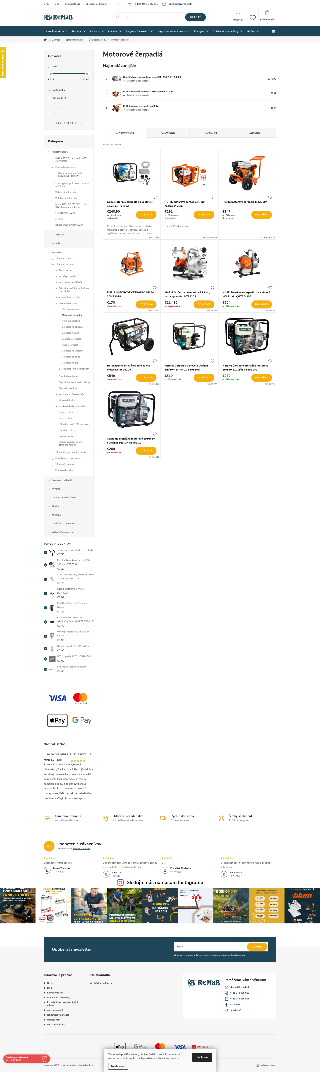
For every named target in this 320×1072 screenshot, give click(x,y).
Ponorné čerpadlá (71, 320)
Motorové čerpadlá (72, 315)
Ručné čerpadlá (70, 344)
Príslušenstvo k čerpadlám (75, 368)
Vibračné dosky (67, 400)
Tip (56, 114)
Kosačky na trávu (67, 276)
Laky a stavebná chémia (65, 497)
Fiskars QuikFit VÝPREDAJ (69, 224)
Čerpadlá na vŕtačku (72, 350)
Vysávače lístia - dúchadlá (72, 406)
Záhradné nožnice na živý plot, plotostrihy (74, 290)
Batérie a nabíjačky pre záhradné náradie (70, 443)
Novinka (58, 108)
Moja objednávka (55, 1024)
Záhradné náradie (64, 258)
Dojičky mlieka (66, 436)
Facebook (235, 1004)
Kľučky (55, 506)
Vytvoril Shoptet (268, 1065)
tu (178, 1058)
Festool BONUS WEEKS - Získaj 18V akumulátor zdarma (71, 206)
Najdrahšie (211, 133)
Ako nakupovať (55, 1010)
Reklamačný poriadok (58, 1014)
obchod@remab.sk (240, 987)
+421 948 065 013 (239, 992)
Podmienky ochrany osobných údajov (62, 1004)
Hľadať (195, 17)
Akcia (57, 103)
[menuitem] (57, 31)
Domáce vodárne (71, 309)
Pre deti (59, 218)
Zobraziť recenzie (81, 848)
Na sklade (59, 98)
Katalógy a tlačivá (103, 983)
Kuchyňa (56, 514)
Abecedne (254, 133)
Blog (57, 4)
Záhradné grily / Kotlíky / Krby (70, 452)
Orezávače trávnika (68, 376)
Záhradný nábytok (64, 464)
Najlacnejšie (168, 133)
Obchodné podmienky (96, 4)
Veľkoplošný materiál (63, 532)
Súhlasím (202, 1057)
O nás (46, 4)
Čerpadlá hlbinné (70, 332)
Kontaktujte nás (72, 4)
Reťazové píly (65, 270)
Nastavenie (118, 1066)
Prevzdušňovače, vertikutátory (74, 382)
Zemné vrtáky (66, 412)
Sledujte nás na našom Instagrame (165, 882)
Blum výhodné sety (65, 167)
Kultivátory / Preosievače (71, 394)
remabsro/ (235, 1010)
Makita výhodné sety (65, 192)
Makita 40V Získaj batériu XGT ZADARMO (70, 160)
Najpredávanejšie (124, 133)
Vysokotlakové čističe (70, 297)
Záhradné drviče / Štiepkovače (74, 424)
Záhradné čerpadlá (71, 338)
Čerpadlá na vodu (68, 303)
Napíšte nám (53, 1019)
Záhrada (56, 252)
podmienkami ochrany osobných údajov (224, 955)
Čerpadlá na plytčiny (72, 326)
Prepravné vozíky (64, 470)
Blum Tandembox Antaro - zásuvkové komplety (72, 174)
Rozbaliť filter (67, 123)
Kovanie (56, 488)
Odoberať (257, 946)
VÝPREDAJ (58, 234)
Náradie (56, 243)
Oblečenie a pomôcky (63, 523)
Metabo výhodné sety (66, 198)
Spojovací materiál (62, 480)
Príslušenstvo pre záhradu (68, 458)
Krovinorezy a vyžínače (70, 282)
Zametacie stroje (67, 430)
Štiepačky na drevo (68, 388)
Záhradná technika (64, 264)
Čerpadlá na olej (70, 362)
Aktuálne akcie (60, 151)
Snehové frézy (66, 418)
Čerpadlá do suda (71, 356)
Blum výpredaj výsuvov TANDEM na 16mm (72, 185)
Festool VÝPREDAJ (65, 212)
